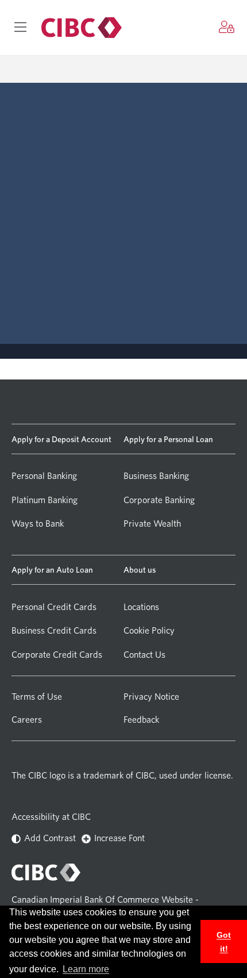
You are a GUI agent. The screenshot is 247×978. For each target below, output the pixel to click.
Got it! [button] (224, 941)
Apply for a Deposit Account (61, 439)
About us (140, 569)
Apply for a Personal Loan (168, 439)
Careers (26, 719)
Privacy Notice (151, 696)
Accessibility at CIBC (51, 816)
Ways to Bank (37, 523)
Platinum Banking (44, 499)
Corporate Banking (159, 499)
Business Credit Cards (54, 630)
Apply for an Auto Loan (52, 569)
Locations (141, 606)
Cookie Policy (149, 630)
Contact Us (144, 654)
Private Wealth (152, 523)
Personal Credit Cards (54, 606)
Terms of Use (36, 696)
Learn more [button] (86, 969)
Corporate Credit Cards (56, 654)
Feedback (141, 719)
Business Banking (156, 475)
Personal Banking (44, 475)
